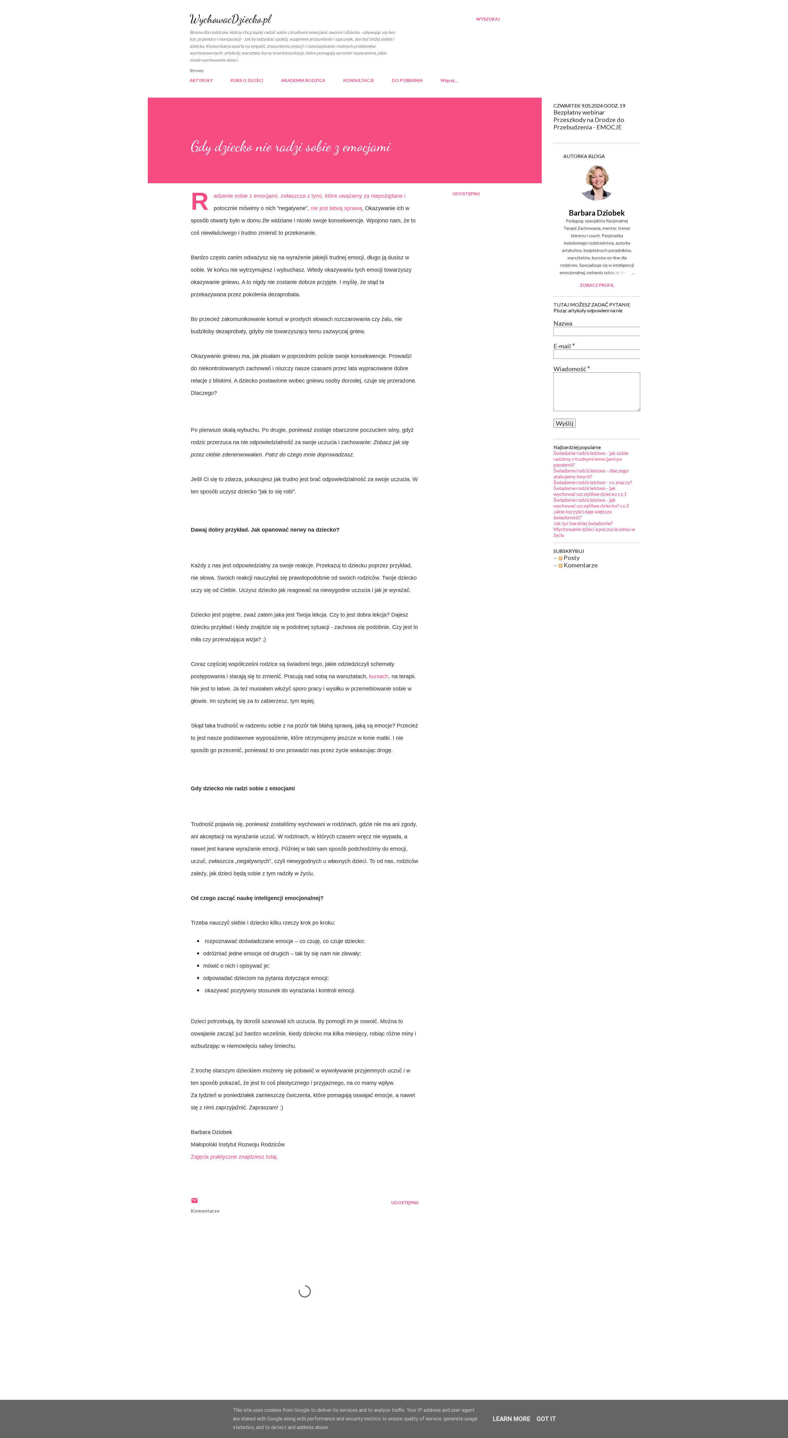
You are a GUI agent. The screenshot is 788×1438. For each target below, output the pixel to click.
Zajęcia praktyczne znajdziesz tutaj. (234, 1157)
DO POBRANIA (407, 80)
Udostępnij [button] (466, 193)
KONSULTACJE (358, 80)
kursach (378, 676)
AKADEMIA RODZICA (303, 80)
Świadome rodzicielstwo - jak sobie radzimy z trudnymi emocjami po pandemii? (590, 459)
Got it (546, 1419)
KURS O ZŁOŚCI (247, 80)
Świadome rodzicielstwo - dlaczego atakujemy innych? (591, 473)
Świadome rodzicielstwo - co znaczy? (592, 482)
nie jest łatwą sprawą (336, 208)
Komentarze (580, 565)
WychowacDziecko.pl (230, 19)
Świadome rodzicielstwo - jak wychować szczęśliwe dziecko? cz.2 (591, 502)
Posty (571, 557)
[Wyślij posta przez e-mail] (194, 1202)
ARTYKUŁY (201, 80)
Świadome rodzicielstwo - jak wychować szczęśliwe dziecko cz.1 (590, 491)
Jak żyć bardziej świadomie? (583, 523)
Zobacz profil (597, 285)
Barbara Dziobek (597, 212)
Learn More (511, 1419)
